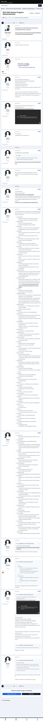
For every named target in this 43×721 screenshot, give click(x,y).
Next (14, 22)
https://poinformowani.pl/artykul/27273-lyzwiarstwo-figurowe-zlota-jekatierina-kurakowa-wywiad (29, 286)
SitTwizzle (8, 565)
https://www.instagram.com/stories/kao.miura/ (24, 108)
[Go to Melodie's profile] (8, 542)
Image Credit (4, 73)
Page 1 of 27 (21, 22)
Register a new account (11, 693)
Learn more (2, 1)
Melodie (8, 546)
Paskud (7, 49)
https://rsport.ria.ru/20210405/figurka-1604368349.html (26, 202)
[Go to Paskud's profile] (3, 17)
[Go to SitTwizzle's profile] (8, 561)
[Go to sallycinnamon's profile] (8, 28)
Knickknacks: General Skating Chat (21, 17)
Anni (8, 65)
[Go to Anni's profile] (8, 61)
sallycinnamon (8, 32)
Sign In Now (31, 693)
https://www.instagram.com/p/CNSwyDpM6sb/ (24, 194)
